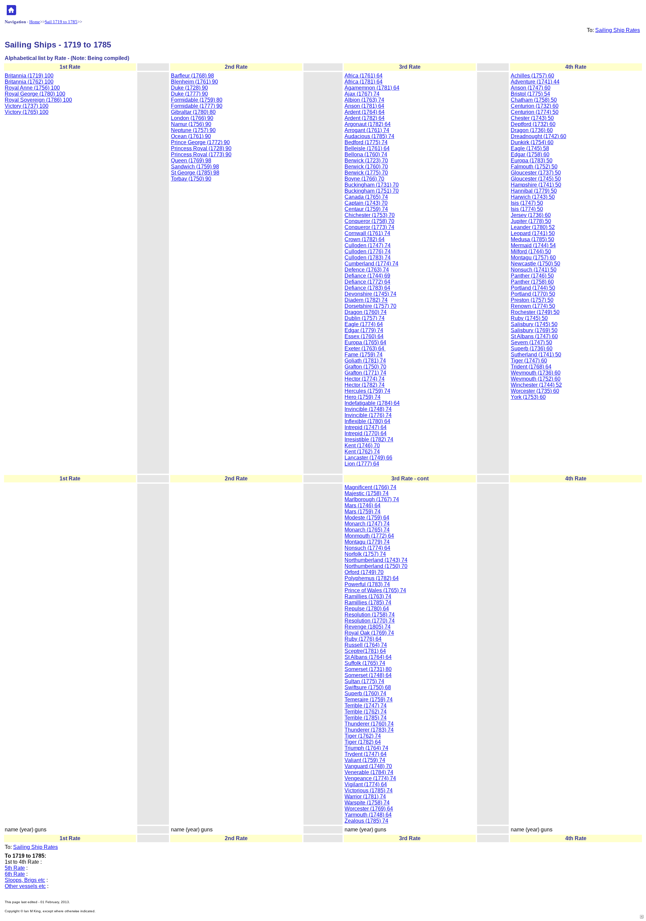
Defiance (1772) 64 (367, 282)
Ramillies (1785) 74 (368, 602)
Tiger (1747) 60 (529, 360)
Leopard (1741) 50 (533, 233)
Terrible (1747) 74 (366, 705)
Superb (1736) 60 (531, 348)
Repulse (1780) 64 (367, 608)
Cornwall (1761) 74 (367, 233)
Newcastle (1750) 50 (535, 263)
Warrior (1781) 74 (365, 796)
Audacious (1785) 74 (369, 136)
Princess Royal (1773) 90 (201, 154)
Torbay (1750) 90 (191, 179)
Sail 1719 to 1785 (61, 21)
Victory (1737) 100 (26, 106)
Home (34, 21)
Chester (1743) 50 (532, 118)
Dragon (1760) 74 (366, 312)
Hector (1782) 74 (365, 385)
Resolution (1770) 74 (370, 621)
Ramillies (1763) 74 (368, 596)
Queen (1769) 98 (191, 160)
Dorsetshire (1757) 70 (370, 306)
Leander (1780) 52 (533, 227)
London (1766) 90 (192, 118)
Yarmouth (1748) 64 (368, 815)
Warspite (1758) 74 (367, 802)
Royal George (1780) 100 (35, 94)
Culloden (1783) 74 (368, 257)
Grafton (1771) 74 (365, 373)
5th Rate (15, 868)
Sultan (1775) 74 (364, 681)
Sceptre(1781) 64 (365, 651)
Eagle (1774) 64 (364, 324)
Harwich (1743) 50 (533, 197)
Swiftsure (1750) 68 (368, 687)
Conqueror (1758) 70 (369, 221)
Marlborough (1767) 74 (372, 499)
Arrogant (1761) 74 (367, 130)
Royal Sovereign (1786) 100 (38, 100)
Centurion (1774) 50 (535, 112)
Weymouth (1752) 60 (536, 379)
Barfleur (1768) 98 (192, 75)
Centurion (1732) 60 (535, 106)
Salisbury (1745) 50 (534, 324)
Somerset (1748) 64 (368, 675)
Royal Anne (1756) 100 (32, 88)
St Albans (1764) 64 (368, 657)
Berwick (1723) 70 (366, 160)
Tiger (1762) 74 (363, 736)
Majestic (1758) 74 (367, 493)
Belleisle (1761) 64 (367, 148)
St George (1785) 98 (195, 173)
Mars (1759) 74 (363, 511)
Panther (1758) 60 (532, 282)
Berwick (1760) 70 (366, 166)
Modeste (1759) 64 (367, 517)
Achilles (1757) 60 (532, 75)
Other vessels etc (25, 886)
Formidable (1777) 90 (196, 106)
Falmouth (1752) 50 (534, 166)
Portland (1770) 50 (533, 294)
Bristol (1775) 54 (530, 94)
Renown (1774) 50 (533, 306)
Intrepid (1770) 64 (366, 433)
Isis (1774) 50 (527, 209)
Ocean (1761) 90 (191, 136)
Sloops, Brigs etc (25, 880)
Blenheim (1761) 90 (194, 82)
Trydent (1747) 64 (366, 754)
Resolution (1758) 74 (370, 614)
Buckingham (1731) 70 (372, 185)
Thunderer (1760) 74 (369, 724)
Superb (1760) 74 (365, 693)
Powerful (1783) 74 (367, 584)
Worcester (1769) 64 (369, 809)
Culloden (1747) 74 (368, 245)
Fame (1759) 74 (364, 354)
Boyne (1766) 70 (364, 179)
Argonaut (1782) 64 (368, 124)
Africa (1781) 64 (364, 82)
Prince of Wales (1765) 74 (375, 590)
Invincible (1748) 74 (368, 409)
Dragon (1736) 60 (532, 130)
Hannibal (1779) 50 (534, 191)
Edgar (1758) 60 (530, 154)
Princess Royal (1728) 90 (201, 148)
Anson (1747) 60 (530, 88)
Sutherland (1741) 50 (536, 354)
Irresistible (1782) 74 (369, 439)
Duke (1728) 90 (189, 88)
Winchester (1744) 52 (536, 385)
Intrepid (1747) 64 (366, 427)
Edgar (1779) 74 (364, 330)
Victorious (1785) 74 (369, 790)
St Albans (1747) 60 (534, 336)
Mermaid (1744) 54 (533, 245)
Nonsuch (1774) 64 (367, 548)
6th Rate (15, 874)
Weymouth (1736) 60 (536, 373)
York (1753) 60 (528, 397)
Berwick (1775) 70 (366, 173)
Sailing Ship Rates (617, 30)
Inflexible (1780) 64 (367, 421)
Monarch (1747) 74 (367, 524)
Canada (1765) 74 (366, 197)
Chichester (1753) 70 (370, 215)
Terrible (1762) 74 (366, 711)
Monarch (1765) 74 (367, 530)
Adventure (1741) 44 (535, 82)
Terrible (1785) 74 (366, 718)
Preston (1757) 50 (532, 300)
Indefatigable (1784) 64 (372, 403)
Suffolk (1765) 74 (365, 663)
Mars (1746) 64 (363, 505)
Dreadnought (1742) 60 (538, 136)
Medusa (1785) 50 (532, 239)
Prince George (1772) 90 (200, 142)
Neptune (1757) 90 (193, 130)
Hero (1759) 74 (363, 397)
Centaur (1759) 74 (366, 209)
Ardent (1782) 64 (365, 118)
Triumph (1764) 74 (366, 748)
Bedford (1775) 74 (366, 142)
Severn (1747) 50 (531, 342)
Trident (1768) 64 (531, 367)
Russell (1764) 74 (366, 645)
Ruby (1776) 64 (363, 639)
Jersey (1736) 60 (531, 215)
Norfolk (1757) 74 (365, 554)
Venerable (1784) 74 (369, 772)
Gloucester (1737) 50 (536, 173)
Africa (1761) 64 (364, 75)
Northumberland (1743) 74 (376, 560)
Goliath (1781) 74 (365, 360)
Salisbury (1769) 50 (534, 330)
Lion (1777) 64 (362, 464)
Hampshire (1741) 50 (536, 185)
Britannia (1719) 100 (29, 75)
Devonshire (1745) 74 (370, 294)
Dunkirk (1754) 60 (532, 142)
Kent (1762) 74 (362, 451)
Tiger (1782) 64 (363, 742)
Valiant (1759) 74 (365, 760)
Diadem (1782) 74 (366, 300)
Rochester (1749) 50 (535, 312)
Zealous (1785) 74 (366, 821)
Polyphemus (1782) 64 (372, 578)
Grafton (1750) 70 (365, 367)
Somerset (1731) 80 (368, 669)
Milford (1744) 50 (531, 251)
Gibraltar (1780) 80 (193, 112)
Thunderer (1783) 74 (369, 730)
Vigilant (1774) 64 (366, 784)
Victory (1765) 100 (26, 112)
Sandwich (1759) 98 (195, 166)
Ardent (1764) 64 (365, 112)
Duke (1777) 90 (189, 94)
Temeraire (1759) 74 (369, 699)
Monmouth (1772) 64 (369, 536)
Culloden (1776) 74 (368, 251)
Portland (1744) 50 (533, 288)
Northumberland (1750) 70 (376, 566)
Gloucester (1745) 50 (536, 179)
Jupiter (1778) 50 (531, 221)
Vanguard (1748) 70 (368, 766)
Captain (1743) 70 (366, 203)
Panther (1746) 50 (532, 276)
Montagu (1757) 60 (533, 257)
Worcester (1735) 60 (535, 391)
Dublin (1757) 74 (365, 318)
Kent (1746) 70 (362, 445)
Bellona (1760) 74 (366, 154)
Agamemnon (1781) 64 (372, 88)
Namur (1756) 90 (191, 124)
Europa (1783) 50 (531, 160)
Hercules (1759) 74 (367, 391)
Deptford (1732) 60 (533, 124)
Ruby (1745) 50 (529, 318)
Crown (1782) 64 (365, 239)
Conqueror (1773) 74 (369, 227)
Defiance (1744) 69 (367, 276)
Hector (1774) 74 (365, 379)
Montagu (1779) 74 (367, 542)
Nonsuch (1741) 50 (534, 270)
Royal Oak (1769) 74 (369, 633)
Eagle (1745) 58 (530, 148)
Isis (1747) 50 (527, 203)
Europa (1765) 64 (365, 342)
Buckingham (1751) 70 (372, 191)
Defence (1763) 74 (367, 270)
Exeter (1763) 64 (365, 348)
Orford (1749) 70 (364, 572)
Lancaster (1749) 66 (368, 457)
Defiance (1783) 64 (367, 288)
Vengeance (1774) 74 (370, 778)
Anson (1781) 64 (364, 106)
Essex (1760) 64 (364, 336)
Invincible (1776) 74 (368, 415)
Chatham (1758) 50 (534, 100)
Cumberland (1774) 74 (371, 263)
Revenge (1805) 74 (368, 627)
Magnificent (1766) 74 (370, 487)
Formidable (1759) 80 (196, 100)
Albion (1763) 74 (364, 100)
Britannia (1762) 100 (29, 82)
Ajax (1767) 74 (362, 94)
